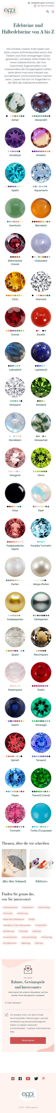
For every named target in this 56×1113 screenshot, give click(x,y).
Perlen (15, 584)
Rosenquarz (15, 690)
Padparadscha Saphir (15, 547)
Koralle (41, 335)
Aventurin (15, 225)
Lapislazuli (41, 370)
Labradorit (15, 370)
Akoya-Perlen (41, 584)
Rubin (41, 690)
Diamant (41, 299)
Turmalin (15, 831)
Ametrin (41, 155)
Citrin (15, 299)
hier (12, 1032)
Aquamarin (41, 190)
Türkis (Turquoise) (41, 831)
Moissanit (15, 405)
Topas (15, 795)
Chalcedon (41, 261)
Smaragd (41, 725)
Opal (41, 510)
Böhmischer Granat (15, 262)
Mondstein (15, 440)
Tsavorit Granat (41, 795)
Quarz (15, 655)
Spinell (15, 760)
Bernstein (41, 225)
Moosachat (41, 440)
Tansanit (41, 760)
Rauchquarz (41, 655)
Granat (15, 335)
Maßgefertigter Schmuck (42, 3)
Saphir (15, 725)
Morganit (15, 475)
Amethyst (15, 155)
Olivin (41, 475)
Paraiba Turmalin (41, 546)
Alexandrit (41, 120)
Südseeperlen (15, 619)
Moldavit (41, 405)
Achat (15, 120)
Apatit (15, 190)
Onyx (15, 510)
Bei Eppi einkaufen (45, 6)
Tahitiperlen (41, 619)
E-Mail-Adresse (13, 1003)
